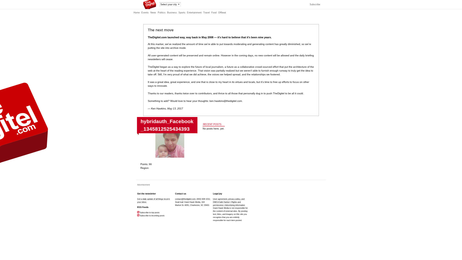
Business (172, 12)
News (153, 12)
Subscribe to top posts (149, 212)
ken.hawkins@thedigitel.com (226, 100)
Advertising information (235, 205)
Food (214, 12)
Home (137, 12)
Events (145, 12)
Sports (181, 12)
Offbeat (222, 12)
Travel (206, 12)
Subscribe (315, 4)
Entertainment (194, 12)
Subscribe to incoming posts (152, 215)
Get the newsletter (146, 193)
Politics (161, 12)
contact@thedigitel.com (185, 199)
